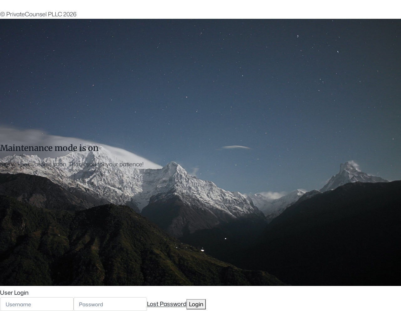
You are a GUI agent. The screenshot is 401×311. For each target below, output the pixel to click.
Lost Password (166, 304)
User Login (14, 292)
